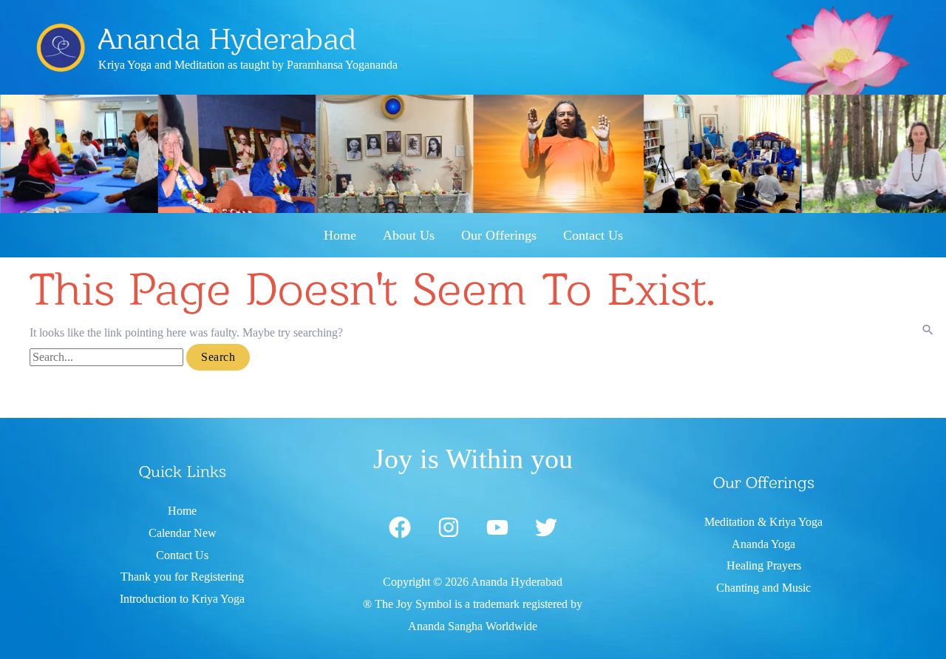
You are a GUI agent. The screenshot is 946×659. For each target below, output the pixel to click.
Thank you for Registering (182, 576)
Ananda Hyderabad (227, 38)
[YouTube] (497, 527)
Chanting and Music (763, 587)
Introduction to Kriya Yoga (182, 598)
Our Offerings (499, 235)
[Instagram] (448, 527)
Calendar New (183, 533)
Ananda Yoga (763, 544)
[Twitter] (546, 527)
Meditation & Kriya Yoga (763, 522)
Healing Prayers (763, 565)
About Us (409, 235)
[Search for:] (108, 357)
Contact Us (593, 235)
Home (340, 235)
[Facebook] (400, 527)
